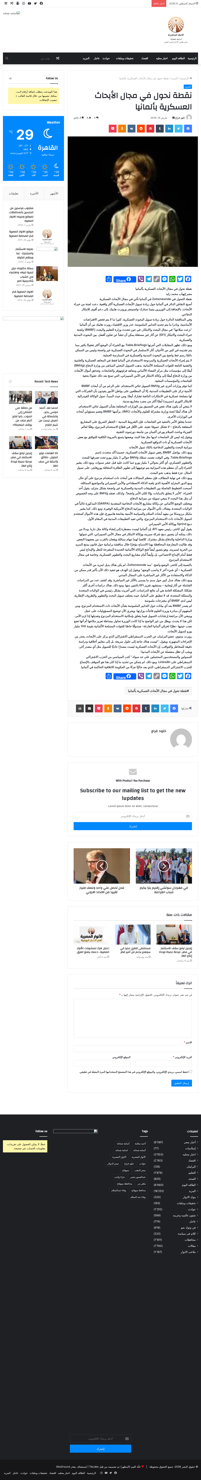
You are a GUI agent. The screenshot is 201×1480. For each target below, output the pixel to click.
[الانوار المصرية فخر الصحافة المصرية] (47, 297)
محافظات (190, 1239)
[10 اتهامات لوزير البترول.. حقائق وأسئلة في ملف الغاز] (46, 442)
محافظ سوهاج (139, 1190)
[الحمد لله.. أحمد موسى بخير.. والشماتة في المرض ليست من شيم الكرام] (46, 397)
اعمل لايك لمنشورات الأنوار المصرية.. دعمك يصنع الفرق (93, 950)
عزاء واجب (119, 1176)
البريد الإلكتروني (182, 1057)
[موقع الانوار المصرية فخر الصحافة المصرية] (47, 236)
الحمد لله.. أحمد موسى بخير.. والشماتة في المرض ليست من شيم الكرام (48, 416)
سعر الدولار (113, 1163)
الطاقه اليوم (178, 58)
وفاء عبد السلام (138, 1196)
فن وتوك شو (188, 1227)
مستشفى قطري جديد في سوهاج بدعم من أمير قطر (135, 950)
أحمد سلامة (140, 1143)
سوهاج (125, 1170)
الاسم (188, 1042)
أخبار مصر (190, 1142)
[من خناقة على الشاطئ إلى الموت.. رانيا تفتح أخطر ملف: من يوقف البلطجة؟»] (20, 397)
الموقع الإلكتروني (121, 1057)
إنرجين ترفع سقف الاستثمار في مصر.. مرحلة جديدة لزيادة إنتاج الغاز (175, 952)
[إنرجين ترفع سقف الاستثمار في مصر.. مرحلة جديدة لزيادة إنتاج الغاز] (174, 935)
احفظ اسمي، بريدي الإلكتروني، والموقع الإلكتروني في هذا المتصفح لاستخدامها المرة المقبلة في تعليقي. (134, 1071)
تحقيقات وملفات (124, 58)
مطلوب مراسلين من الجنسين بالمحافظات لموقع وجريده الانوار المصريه (21, 215)
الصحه (192, 1178)
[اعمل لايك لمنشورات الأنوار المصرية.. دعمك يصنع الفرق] (91, 935)
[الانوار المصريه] (176, 30)
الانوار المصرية (119, 1156)
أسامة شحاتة (123, 1143)
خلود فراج (180, 117)
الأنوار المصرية (139, 1156)
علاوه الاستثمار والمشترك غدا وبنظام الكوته (24, 253)
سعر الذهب (140, 1170)
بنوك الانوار (189, 1197)
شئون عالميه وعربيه (184, 1215)
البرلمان (191, 1166)
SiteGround (63, 1466)
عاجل (97, 58)
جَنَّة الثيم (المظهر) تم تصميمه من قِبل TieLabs (115, 1466)
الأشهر (54, 193)
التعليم (192, 1172)
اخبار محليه (162, 58)
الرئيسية (192, 58)
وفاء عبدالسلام (118, 1190)
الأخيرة (34, 193)
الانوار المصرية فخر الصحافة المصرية (22, 294)
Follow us (41, 1131)
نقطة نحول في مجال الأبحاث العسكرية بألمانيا (157, 691)
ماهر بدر (142, 1183)
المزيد (86, 58)
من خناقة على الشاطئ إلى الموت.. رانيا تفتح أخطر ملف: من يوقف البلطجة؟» (22, 416)
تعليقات (13, 193)
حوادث (106, 58)
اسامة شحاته (121, 1150)
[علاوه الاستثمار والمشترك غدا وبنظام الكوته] (47, 254)
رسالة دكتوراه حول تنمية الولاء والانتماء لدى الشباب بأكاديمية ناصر (21, 275)
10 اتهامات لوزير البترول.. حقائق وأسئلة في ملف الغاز (48, 460)
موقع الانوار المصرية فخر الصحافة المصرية (21, 234)
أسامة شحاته (139, 1150)
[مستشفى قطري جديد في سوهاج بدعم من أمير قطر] (133, 935)
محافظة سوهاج (124, 1183)
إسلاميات (190, 1148)
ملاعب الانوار (188, 1251)
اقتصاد (144, 58)
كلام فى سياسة (187, 1233)
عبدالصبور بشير (138, 1176)
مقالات (192, 1245)
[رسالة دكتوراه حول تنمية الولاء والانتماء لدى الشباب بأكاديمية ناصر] (47, 273)
